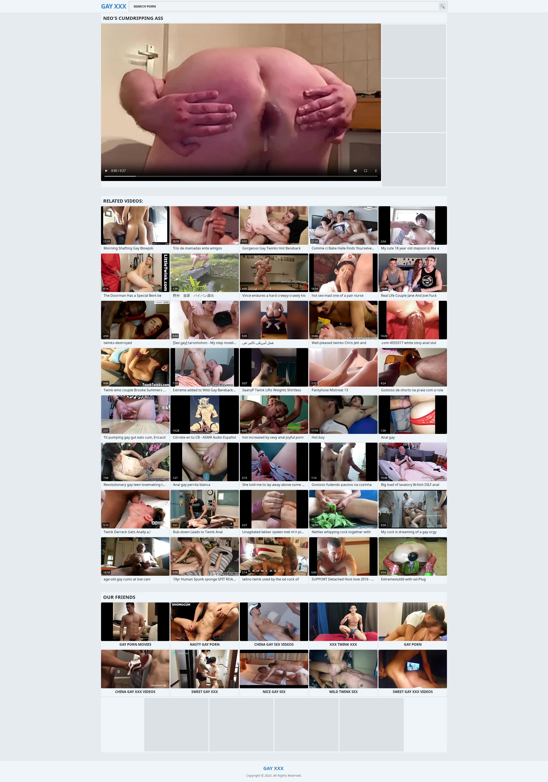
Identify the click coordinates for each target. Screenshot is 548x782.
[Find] (442, 6)
